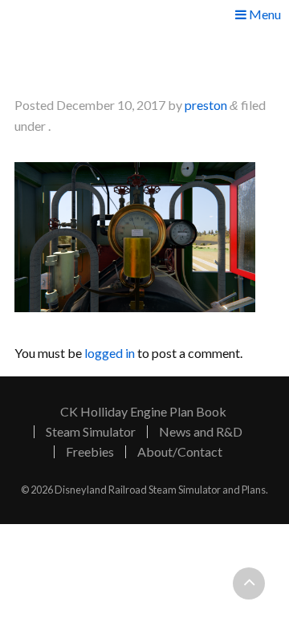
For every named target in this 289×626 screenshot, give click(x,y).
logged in (109, 352)
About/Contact (179, 451)
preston (206, 104)
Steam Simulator (91, 431)
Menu (263, 15)
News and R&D (200, 431)
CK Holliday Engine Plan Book (143, 411)
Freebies (90, 451)
